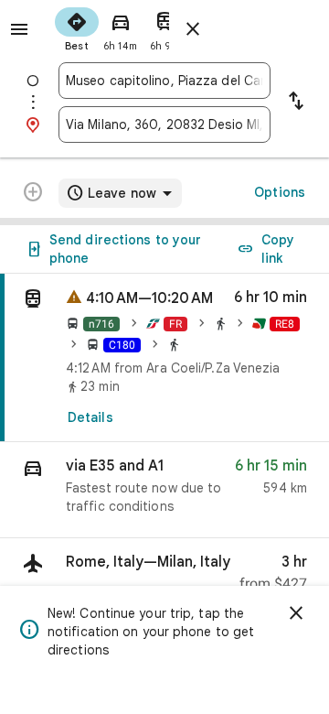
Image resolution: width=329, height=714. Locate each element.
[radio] (77, 27)
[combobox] (164, 80)
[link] (164, 358)
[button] (164, 490)
